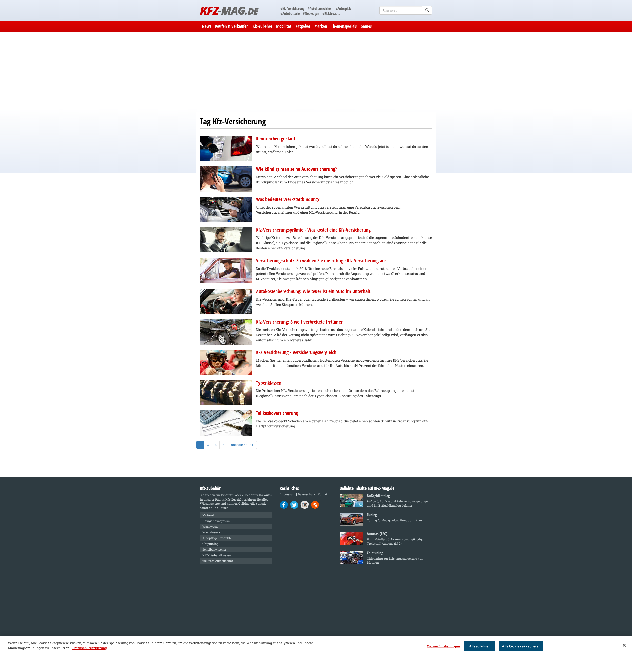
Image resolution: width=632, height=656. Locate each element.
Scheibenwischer (214, 549)
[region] (316, 646)
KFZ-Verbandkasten (216, 555)
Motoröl (208, 515)
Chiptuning (210, 544)
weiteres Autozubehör (217, 561)
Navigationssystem (216, 521)
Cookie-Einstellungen (443, 646)
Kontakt (323, 494)
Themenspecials (344, 26)
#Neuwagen (311, 13)
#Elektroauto (331, 13)
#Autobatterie (290, 13)
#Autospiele (343, 8)
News (206, 26)
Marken (320, 26)
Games (366, 26)
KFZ (229, 10)
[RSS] (315, 504)
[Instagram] (304, 504)
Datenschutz (306, 494)
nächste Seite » (242, 445)
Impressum (287, 494)
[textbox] (405, 10)
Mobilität (283, 26)
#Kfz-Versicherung (292, 8)
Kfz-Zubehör (262, 26)
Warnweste (210, 526)
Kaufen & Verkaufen (232, 26)
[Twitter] (294, 504)
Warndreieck (211, 532)
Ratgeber (302, 26)
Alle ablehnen (480, 646)
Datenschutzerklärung (89, 647)
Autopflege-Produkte (217, 538)
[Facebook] (284, 504)
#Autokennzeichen (320, 8)
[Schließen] (624, 645)
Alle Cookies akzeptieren (521, 646)
